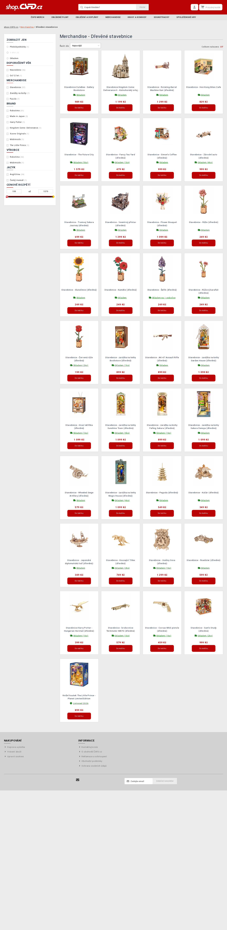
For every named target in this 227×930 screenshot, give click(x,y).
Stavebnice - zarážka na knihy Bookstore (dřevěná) (120, 359)
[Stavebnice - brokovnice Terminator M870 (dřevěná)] (120, 606)
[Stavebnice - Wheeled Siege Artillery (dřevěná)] (79, 471)
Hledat (142, 7)
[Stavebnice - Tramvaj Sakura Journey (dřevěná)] (79, 201)
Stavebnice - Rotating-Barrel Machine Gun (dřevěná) (162, 88)
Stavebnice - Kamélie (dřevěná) (121, 290)
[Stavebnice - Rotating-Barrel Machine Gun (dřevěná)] (162, 66)
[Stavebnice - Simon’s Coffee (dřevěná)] (162, 133)
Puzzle (15, 99)
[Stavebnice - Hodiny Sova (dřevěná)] (162, 539)
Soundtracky (161, 17)
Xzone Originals (19, 133)
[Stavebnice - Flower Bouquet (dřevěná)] (162, 201)
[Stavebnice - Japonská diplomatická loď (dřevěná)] (79, 539)
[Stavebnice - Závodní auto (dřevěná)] (204, 133)
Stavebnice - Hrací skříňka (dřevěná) (79, 426)
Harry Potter (17, 122)
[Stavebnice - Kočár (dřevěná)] (204, 471)
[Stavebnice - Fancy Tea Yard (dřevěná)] (120, 133)
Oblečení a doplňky (87, 17)
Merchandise (113, 17)
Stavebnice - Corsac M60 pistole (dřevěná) (162, 629)
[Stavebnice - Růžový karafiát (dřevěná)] (204, 268)
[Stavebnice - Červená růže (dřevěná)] (79, 336)
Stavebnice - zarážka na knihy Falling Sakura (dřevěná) (162, 426)
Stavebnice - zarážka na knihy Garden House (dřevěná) (203, 359)
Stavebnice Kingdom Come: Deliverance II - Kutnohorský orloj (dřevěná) (120, 89)
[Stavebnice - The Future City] (79, 133)
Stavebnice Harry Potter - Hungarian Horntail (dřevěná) (79, 629)
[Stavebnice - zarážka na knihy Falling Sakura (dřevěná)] (162, 404)
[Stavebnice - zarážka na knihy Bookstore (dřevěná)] (120, 336)
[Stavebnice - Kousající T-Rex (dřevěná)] (120, 539)
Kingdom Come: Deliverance (25, 128)
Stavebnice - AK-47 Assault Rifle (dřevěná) (162, 359)
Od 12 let (16, 75)
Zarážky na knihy (20, 93)
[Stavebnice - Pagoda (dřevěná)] (162, 471)
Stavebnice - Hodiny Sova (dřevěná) (162, 561)
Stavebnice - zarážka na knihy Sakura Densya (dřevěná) (203, 426)
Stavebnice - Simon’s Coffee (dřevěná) (162, 156)
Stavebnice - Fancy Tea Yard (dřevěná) (120, 156)
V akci (14, 52)
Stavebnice (17, 87)
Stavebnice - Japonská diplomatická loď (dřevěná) (79, 561)
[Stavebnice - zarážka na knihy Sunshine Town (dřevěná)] (120, 404)
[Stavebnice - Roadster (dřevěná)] (204, 539)
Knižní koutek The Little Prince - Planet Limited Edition (79, 697)
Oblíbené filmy (60, 17)
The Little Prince (19, 145)
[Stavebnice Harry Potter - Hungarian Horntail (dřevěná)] (79, 606)
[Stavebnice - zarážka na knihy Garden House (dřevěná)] (204, 336)
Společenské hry (186, 17)
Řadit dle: (65, 46)
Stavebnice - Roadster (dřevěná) (203, 560)
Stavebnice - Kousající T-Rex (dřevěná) (120, 561)
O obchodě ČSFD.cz (92, 751)
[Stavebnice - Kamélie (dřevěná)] (120, 268)
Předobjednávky (19, 47)
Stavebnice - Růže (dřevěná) (203, 222)
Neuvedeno (17, 70)
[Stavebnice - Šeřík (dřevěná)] (162, 268)
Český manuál (18, 180)
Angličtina (17, 174)
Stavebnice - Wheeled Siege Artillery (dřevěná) (79, 494)
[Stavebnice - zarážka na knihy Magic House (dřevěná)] (120, 471)
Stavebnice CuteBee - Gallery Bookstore (79, 88)
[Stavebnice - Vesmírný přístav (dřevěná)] (120, 201)
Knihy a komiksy (137, 17)
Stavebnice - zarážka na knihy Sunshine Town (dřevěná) (120, 426)
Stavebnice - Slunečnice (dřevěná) (79, 290)
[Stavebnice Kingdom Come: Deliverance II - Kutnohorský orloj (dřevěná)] (120, 66)
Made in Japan (19, 116)
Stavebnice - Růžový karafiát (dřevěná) (204, 291)
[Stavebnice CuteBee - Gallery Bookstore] (79, 66)
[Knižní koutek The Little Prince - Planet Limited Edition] (79, 674)
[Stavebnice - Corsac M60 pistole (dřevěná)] (162, 606)
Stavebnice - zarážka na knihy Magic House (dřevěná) (120, 494)
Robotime (17, 110)
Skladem (14, 58)
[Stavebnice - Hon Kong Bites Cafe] (204, 66)
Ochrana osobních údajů (94, 766)
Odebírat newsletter (165, 781)
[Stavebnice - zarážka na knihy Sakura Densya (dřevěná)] (204, 404)
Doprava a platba (16, 747)
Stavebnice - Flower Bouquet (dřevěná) (162, 223)
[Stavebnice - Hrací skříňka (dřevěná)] (79, 404)
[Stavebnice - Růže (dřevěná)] (204, 201)
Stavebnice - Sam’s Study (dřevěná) (203, 629)
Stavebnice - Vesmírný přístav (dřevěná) (120, 223)
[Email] (78, 780)
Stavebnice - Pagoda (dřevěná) (162, 492)
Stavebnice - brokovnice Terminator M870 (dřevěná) (120, 629)
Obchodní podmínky (92, 761)
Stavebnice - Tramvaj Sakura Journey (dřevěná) (79, 223)
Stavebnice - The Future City (79, 154)
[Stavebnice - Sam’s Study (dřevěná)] (204, 606)
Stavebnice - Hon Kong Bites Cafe (203, 87)
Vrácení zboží (14, 751)
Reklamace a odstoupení (94, 756)
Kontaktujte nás (90, 747)
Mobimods (17, 139)
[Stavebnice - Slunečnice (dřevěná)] (79, 268)
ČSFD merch (37, 17)
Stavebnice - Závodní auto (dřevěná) (203, 156)
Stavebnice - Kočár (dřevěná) (204, 492)
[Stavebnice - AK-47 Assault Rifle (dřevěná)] (162, 336)
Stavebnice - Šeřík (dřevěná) (162, 290)
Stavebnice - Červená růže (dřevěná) (79, 359)
